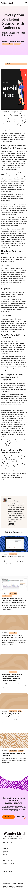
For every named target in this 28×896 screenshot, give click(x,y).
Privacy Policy (20, 883)
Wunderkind (5, 41)
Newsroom (17, 43)
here (9, 473)
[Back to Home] (7, 3)
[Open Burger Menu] (26, 3)
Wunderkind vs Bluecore (8, 863)
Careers (5, 854)
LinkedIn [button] (11, 524)
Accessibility (19, 886)
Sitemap (14, 883)
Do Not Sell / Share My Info (8, 886)
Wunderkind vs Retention (9, 865)
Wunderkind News (7, 43)
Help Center (6, 853)
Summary (8, 63)
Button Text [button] (8, 816)
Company (5, 851)
